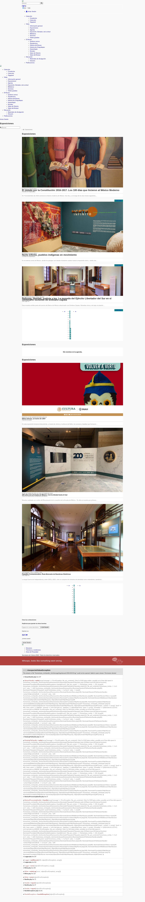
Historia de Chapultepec (37, 47)
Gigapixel (33, 22)
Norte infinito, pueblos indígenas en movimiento (49, 254)
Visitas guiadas (34, 37)
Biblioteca (33, 33)
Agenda (32, 30)
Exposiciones (34, 28)
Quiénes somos (35, 41)
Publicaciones (30, 62)
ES (25, 8)
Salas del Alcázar (35, 55)
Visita (27, 24)
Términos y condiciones (33, 650)
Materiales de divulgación (38, 59)
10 (70, 329)
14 (70, 336)
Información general (36, 26)
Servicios (33, 35)
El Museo (29, 39)
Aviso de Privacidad (32, 652)
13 (70, 334)
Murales (32, 51)
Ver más (118, 200)
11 (70, 331)
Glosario (32, 60)
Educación (29, 57)
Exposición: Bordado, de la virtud (40, 31)
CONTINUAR (45, 627)
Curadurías (33, 18)
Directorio (29, 648)
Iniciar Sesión (31, 11)
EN (29, 8)
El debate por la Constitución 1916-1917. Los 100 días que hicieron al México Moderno (70, 190)
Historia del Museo (36, 45)
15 (70, 338)
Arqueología (33, 49)
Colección (29, 16)
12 (70, 332)
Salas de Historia (35, 53)
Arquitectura (33, 43)
